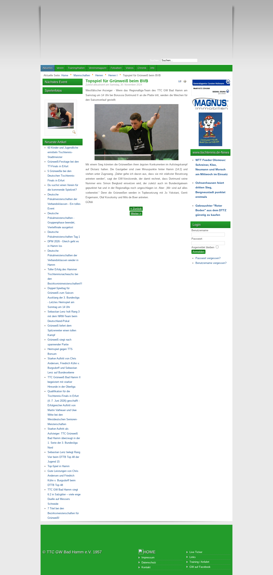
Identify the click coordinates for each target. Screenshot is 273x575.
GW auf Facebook (199, 566)
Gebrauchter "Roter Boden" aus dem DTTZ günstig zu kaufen (210, 210)
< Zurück (136, 208)
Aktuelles (48, 68)
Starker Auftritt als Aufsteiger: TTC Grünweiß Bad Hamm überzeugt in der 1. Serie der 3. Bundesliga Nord (64, 438)
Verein (60, 68)
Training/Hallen (76, 68)
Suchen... (155, 60)
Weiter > (136, 213)
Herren (99, 75)
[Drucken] (184, 81)
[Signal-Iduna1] (211, 95)
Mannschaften (82, 75)
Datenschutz (148, 562)
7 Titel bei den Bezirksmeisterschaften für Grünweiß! (63, 513)
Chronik (142, 68)
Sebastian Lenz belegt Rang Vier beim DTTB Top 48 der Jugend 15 (64, 457)
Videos (130, 68)
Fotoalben (116, 68)
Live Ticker (195, 552)
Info (152, 68)
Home (64, 75)
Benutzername (199, 230)
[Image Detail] (74, 132)
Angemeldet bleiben (202, 247)
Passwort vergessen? (207, 258)
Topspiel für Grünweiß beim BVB (117, 81)
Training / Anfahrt (199, 561)
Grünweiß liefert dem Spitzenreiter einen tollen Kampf (62, 330)
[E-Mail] (179, 81)
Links (192, 557)
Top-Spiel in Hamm (59, 466)
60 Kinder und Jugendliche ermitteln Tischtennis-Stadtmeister (63, 152)
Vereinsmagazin (98, 68)
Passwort (196, 238)
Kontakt (145, 567)
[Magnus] (210, 108)
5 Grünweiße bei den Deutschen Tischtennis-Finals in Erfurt (61, 176)
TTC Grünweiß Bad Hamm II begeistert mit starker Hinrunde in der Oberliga (64, 382)
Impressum (147, 557)
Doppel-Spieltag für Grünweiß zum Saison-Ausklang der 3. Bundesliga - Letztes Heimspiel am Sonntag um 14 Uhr (63, 298)
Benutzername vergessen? (210, 262)
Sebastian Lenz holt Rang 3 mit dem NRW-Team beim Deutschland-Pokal (64, 316)
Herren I (113, 75)
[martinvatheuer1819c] (61, 127)
